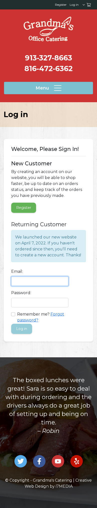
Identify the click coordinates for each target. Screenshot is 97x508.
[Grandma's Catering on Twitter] (20, 461)
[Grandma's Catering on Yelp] (76, 461)
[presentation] (48, 29)
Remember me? (33, 314)
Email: (17, 271)
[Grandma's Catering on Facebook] (39, 461)
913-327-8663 (48, 57)
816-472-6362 (48, 68)
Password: (21, 292)
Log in (74, 4)
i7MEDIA (64, 486)
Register (61, 4)
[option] (48, 405)
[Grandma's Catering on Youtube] (58, 461)
